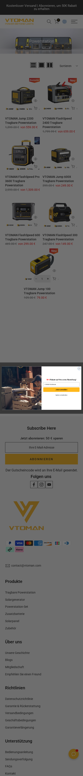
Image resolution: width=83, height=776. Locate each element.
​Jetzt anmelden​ (61, 389)
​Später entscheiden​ (61, 395)
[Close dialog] (79, 368)
